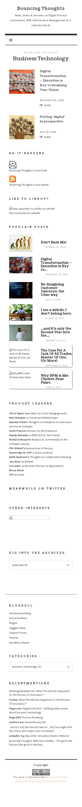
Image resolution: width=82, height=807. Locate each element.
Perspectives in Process (31, 448)
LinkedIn (14, 735)
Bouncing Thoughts (20, 740)
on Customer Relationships (33, 417)
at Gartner (21, 461)
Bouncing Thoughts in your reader (29, 184)
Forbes (13, 699)
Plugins (13, 623)
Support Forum (18, 632)
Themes (14, 637)
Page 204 (15, 717)
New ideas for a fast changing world (37, 413)
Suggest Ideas (17, 628)
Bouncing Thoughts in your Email (28, 170)
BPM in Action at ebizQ (31, 452)
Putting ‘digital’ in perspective (52, 119)
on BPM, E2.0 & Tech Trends (34, 435)
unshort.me (16, 722)
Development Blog (20, 613)
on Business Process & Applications (36, 465)
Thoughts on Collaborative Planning (40, 457)
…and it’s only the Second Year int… (29, 727)
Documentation (18, 618)
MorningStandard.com (22, 691)
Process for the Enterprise (33, 430)
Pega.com (15, 708)
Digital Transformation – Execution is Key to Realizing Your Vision (53, 80)
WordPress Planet (19, 642)
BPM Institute (16, 474)
